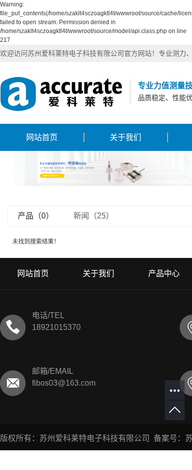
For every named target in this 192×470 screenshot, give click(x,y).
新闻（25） (93, 216)
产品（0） (36, 216)
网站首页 (42, 137)
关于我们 (125, 137)
